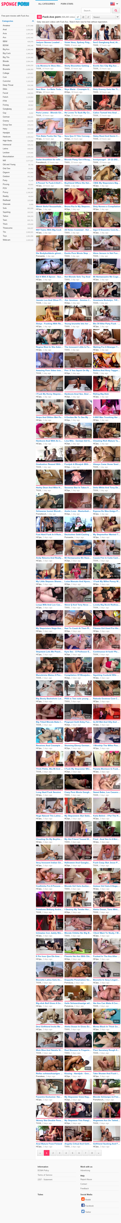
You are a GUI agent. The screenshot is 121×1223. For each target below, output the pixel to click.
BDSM (18, 45)
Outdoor (18, 176)
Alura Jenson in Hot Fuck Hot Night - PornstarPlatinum (107, 253)
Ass (18, 37)
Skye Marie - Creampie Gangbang (78, 89)
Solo (18, 208)
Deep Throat (18, 85)
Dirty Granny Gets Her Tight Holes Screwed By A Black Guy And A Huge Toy (107, 89)
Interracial (18, 145)
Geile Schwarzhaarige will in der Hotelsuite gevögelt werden (78, 1003)
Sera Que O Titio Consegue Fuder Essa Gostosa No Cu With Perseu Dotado (78, 136)
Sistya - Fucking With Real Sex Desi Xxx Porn (49, 323)
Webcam (18, 240)
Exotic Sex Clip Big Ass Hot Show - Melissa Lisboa (107, 66)
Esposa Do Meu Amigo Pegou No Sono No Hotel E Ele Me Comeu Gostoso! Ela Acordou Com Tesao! (107, 511)
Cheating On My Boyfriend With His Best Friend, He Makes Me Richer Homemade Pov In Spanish (49, 839)
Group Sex (18, 125)
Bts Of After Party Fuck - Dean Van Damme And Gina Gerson (107, 323)
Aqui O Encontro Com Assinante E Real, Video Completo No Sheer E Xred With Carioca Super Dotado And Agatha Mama (107, 230)
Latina (18, 148)
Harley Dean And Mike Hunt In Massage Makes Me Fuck (49, 487)
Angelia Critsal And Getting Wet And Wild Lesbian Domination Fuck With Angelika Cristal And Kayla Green (78, 1144)
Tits (18, 232)
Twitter (88, 1212)
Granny (18, 121)
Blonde (18, 61)
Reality (18, 196)
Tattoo (18, 216)
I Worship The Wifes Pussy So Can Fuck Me (107, 745)
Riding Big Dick (101, 394)
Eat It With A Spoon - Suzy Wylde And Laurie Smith (49, 277)
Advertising (85, 1170)
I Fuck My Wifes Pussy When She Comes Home (107, 581)
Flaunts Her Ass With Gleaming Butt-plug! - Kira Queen (78, 956)
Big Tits (18, 57)
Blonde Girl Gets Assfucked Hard (78, 886)
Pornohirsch (41, 162)
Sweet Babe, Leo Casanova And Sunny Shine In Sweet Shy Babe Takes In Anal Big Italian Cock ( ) (107, 792)
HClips (39, 92)
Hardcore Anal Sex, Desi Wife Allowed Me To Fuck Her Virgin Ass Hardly (78, 394)
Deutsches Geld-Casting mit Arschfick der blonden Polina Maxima (78, 534)
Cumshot (18, 81)
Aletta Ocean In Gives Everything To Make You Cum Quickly (78, 1026)
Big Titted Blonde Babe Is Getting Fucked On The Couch (49, 722)
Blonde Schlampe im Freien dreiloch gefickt (107, 1097)
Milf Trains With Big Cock (48, 230)
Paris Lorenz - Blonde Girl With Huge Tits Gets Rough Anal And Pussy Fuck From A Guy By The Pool (49, 112)
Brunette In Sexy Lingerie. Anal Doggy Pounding (107, 980)
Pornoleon (40, 1076)
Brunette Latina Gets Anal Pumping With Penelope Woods (49, 980)
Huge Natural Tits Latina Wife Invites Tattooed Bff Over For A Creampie (49, 816)
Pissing (18, 184)
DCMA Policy (43, 1170)
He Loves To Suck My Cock (78, 112)
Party (18, 180)
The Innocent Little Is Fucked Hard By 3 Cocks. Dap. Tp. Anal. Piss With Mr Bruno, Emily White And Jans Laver (78, 347)
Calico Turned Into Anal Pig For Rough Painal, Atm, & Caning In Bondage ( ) (107, 112)
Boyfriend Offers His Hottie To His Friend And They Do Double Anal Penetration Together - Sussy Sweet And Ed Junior (78, 183)
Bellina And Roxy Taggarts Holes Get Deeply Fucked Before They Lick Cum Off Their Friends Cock (107, 370)
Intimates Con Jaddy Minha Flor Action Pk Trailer (49, 933)
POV (18, 188)
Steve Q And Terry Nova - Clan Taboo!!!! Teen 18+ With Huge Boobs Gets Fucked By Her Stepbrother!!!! (78, 605)
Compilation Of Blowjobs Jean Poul (78, 675)
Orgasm (18, 172)
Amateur (18, 25)
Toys (18, 236)
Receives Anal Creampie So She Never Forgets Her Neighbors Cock (49, 745)
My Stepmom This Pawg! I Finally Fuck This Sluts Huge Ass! (78, 1120)
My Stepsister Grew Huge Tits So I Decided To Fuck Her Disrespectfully (78, 1097)
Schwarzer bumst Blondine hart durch (49, 511)
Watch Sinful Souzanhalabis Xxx (49, 206)
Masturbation (18, 156)
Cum (18, 77)
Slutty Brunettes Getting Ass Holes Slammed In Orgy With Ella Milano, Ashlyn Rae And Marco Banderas (78, 66)
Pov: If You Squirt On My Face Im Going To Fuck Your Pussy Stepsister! (78, 370)
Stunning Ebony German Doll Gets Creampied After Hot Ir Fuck (78, 745)
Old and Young (18, 164)
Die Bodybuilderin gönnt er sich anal (49, 253)
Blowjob (18, 65)
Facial (18, 93)
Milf (18, 160)
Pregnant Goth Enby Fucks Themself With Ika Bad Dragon (78, 722)
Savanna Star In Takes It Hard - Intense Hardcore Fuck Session (78, 487)
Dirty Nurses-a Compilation (106, 206)
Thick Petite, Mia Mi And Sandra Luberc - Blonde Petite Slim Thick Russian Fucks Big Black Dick (49, 769)
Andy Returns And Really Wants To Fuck (49, 558)
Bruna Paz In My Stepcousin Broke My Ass (78, 206)
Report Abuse (86, 1179)
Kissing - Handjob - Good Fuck (78, 1073)
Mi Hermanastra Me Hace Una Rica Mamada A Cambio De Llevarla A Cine (78, 558)
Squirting (18, 212)
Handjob (18, 133)
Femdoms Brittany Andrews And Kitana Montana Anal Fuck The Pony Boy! (49, 909)
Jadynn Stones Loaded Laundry (49, 42)
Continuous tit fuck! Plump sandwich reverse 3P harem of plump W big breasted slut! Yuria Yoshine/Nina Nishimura (107, 651)
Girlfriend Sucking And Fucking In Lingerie (107, 1144)
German (18, 117)
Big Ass (18, 49)
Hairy (18, 129)
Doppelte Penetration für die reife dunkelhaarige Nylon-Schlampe (78, 980)
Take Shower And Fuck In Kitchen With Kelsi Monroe (107, 1073)
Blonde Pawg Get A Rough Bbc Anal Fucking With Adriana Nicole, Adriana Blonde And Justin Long (78, 159)
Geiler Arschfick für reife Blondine (49, 159)
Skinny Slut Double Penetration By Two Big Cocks (49, 1120)
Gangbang (18, 109)
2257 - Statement (45, 1179)
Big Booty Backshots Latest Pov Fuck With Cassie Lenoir (49, 698)
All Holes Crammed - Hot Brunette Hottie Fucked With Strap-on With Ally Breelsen (78, 230)
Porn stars (67, 4)
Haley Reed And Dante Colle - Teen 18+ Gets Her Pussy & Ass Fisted (107, 136)
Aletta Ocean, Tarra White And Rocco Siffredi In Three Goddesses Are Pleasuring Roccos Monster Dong (107, 909)
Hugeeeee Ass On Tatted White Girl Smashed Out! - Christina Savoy (107, 1120)
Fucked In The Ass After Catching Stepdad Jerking (107, 956)
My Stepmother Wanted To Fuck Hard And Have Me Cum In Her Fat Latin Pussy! (107, 534)
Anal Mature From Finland (49, 1144)
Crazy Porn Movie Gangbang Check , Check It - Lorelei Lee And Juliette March (78, 792)
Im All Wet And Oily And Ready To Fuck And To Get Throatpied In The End (107, 722)
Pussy (18, 192)
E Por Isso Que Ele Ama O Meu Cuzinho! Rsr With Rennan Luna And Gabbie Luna (49, 956)
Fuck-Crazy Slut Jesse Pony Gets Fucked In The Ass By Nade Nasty (107, 862)
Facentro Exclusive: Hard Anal (49, 1097)
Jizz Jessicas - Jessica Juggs (78, 300)
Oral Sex (18, 168)
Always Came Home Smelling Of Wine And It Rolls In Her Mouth (107, 464)
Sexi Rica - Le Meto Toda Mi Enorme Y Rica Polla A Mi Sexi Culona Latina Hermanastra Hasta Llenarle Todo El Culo (49, 89)
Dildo (18, 89)
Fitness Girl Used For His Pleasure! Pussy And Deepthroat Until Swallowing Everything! (107, 628)
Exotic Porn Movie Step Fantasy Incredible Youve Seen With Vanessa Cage (78, 253)
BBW (18, 41)
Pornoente (40, 256)
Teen (18, 220)
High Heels (18, 141)
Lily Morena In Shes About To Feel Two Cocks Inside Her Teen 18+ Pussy (49, 66)
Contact (83, 1184)
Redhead (18, 200)
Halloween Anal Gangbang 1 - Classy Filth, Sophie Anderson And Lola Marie (78, 862)
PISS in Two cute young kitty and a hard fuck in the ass (78, 698)
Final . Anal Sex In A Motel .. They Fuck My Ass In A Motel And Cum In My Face (107, 839)
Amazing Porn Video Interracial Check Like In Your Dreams (49, 370)
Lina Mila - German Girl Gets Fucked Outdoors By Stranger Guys (78, 441)
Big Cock (18, 53)
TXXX (38, 45)
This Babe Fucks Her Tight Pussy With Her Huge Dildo (49, 136)
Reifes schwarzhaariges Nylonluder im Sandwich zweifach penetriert (49, 1073)
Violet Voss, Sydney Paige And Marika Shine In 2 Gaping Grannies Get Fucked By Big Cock (78, 42)
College (18, 73)
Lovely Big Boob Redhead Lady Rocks (107, 605)
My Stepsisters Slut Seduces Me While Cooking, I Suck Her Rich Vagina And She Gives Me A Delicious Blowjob (78, 816)
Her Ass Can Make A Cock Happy (107, 1003)
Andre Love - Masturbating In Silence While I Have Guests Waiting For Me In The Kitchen (78, 511)
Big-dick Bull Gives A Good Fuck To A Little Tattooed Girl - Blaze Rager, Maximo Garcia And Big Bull (49, 1003)
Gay (18, 113)
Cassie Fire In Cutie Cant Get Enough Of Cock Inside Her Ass (107, 558)
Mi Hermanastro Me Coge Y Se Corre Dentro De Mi (107, 277)
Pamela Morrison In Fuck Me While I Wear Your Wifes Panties (107, 769)
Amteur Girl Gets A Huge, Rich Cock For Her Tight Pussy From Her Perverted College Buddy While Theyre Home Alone (107, 886)
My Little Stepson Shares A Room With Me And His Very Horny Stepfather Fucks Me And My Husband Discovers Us (49, 581)
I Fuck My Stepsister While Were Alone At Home (78, 769)
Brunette (18, 69)
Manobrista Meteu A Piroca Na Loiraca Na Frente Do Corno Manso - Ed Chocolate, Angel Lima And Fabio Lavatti (49, 675)
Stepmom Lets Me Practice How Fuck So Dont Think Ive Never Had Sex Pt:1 (49, 651)
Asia (18, 33)
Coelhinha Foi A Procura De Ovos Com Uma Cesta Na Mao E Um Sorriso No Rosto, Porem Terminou (49, 886)
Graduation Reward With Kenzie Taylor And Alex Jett (49, 464)
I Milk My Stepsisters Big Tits (107, 183)
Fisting (18, 105)
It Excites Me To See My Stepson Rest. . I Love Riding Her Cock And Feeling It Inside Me (78, 417)
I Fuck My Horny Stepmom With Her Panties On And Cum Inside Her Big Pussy (49, 394)
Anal (18, 29)
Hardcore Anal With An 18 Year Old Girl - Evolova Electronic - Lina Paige (49, 441)
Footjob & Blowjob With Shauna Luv (78, 464)
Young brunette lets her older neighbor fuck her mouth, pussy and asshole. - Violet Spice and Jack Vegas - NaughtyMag (78, 323)
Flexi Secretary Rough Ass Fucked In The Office (107, 1050)
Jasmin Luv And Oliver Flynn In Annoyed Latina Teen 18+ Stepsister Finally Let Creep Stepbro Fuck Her (49, 300)
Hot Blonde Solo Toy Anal (77, 277)
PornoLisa (68, 983)
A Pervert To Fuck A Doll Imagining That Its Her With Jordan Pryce (49, 183)
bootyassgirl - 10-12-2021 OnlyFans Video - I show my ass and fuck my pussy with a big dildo (107, 159)
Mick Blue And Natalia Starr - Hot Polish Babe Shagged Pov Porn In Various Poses (49, 1050)
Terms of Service (45, 1175)
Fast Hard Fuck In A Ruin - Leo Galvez (49, 534)
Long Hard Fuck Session (48, 792)
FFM (18, 101)
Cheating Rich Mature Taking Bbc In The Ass (107, 441)
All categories (46, 4)
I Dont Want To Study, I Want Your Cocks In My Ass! (107, 933)
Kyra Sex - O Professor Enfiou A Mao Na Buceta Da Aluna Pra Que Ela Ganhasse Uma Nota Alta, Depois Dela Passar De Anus (78, 651)
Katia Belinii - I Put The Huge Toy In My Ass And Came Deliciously (107, 816)
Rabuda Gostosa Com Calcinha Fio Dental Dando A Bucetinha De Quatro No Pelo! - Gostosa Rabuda (107, 698)
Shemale (18, 204)
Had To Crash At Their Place (78, 628)
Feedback (84, 1188)
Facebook (89, 1206)
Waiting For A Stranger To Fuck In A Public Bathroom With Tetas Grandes (107, 347)
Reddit (88, 1200)
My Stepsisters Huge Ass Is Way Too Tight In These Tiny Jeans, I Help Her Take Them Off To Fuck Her (49, 628)
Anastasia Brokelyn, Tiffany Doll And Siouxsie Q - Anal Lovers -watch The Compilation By (107, 300)
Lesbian (18, 152)
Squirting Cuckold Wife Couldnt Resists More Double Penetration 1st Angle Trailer (107, 675)
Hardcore (18, 137)
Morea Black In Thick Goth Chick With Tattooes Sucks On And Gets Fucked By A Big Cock (107, 1026)
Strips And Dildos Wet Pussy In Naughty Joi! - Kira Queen (49, 417)
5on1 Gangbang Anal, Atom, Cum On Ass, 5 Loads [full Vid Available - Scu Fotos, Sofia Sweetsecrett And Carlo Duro (107, 42)
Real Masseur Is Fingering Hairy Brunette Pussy (78, 1050)
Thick (18, 224)
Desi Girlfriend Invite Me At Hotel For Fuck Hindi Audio (49, 1026)
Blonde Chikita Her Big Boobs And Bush (78, 933)
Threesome (18, 228)
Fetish (18, 97)
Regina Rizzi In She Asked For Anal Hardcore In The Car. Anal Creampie (49, 347)
